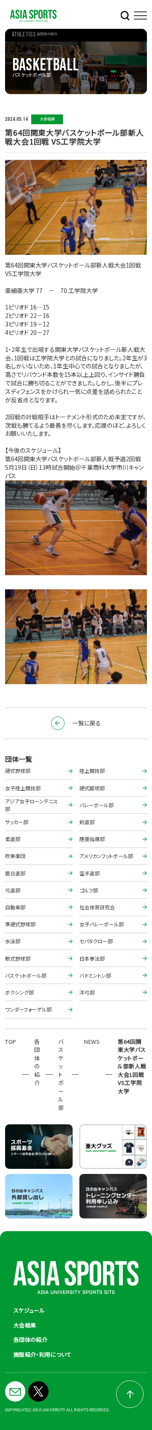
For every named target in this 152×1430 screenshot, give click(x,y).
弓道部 (12, 890)
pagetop (130, 1394)
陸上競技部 (92, 770)
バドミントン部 (95, 975)
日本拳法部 (92, 958)
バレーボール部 (96, 804)
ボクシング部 (19, 992)
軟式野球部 (17, 958)
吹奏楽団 (15, 855)
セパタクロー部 (96, 941)
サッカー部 (16, 821)
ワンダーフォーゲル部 (28, 1009)
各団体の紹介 (37, 1062)
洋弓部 (87, 992)
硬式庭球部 (92, 788)
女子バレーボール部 (101, 924)
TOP (10, 1041)
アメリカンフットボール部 (106, 855)
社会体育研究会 (97, 907)
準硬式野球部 (20, 924)
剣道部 (87, 821)
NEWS (92, 1041)
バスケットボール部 (25, 975)
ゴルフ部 (88, 890)
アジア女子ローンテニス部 (31, 804)
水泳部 (12, 941)
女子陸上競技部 (23, 788)
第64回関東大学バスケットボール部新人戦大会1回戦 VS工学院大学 (132, 1066)
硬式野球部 (17, 770)
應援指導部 (92, 838)
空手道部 (89, 873)
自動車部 (15, 907)
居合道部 (15, 873)
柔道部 (12, 838)
